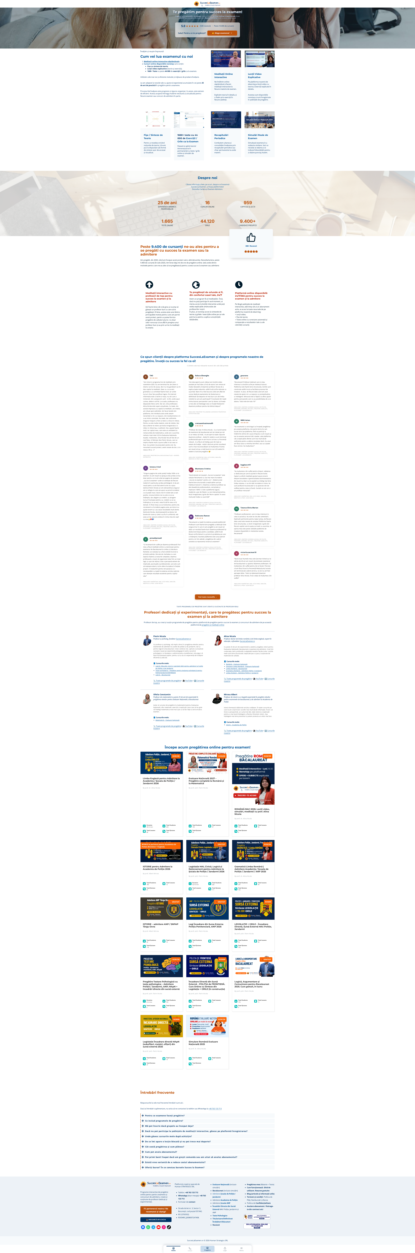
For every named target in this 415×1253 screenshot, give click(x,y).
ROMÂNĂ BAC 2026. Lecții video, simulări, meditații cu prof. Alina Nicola (252, 811)
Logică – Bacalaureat (163, 675)
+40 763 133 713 (215, 1108)
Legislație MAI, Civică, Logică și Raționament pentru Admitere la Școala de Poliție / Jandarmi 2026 (206, 869)
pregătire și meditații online (213, 625)
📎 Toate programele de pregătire (167, 680)
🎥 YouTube (187, 680)
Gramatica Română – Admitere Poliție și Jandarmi (244, 671)
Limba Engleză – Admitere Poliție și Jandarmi (242, 673)
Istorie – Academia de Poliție (236, 725)
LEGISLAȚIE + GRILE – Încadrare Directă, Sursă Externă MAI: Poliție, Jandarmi (253, 926)
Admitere (217, 1200)
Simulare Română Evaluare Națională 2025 (203, 1042)
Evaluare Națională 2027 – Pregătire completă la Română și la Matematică (206, 781)
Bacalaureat (218, 1190)
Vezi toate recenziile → (207, 597)
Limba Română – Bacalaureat (236, 669)
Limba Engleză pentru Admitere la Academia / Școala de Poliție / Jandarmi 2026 (161, 781)
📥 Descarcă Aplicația (156, 1220)
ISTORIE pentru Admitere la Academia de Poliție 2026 (157, 867)
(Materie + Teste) (260, 1184)
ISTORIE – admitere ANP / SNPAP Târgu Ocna (160, 925)
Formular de (186, 1202)
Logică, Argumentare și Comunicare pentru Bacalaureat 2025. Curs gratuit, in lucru (252, 984)
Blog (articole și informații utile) (260, 1194)
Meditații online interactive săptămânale (161, 61)
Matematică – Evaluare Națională (167, 720)
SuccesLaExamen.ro (183, 639)
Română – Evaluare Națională (236, 664)
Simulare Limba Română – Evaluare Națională (242, 666)
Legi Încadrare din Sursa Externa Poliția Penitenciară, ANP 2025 (206, 925)
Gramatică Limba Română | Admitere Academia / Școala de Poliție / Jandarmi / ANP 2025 (251, 869)
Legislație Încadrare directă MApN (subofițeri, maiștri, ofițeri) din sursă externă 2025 (161, 1044)
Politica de (259, 1203)
